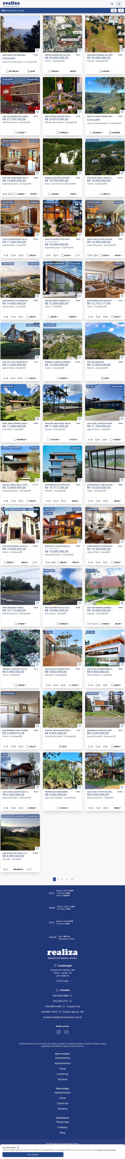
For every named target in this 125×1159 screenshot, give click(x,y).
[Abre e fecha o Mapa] (114, 10)
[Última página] (72, 879)
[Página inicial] (11, 4)
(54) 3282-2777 (60, 1001)
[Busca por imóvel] (112, 3)
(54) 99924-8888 (61, 995)
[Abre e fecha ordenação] (121, 10)
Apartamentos (62, 1063)
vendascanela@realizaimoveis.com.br (62, 1017)
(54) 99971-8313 (49, 1011)
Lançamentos (62, 1057)
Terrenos (62, 1079)
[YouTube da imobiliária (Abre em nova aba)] (66, 1032)
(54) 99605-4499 (53, 1006)
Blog (62, 1132)
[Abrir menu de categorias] (119, 3)
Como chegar (62, 980)
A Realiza (62, 1127)
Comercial (62, 1074)
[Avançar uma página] (67, 879)
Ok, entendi (33, 1154)
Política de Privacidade (106, 1150)
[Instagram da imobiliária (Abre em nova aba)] (58, 1032)
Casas (62, 1068)
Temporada (62, 1122)
